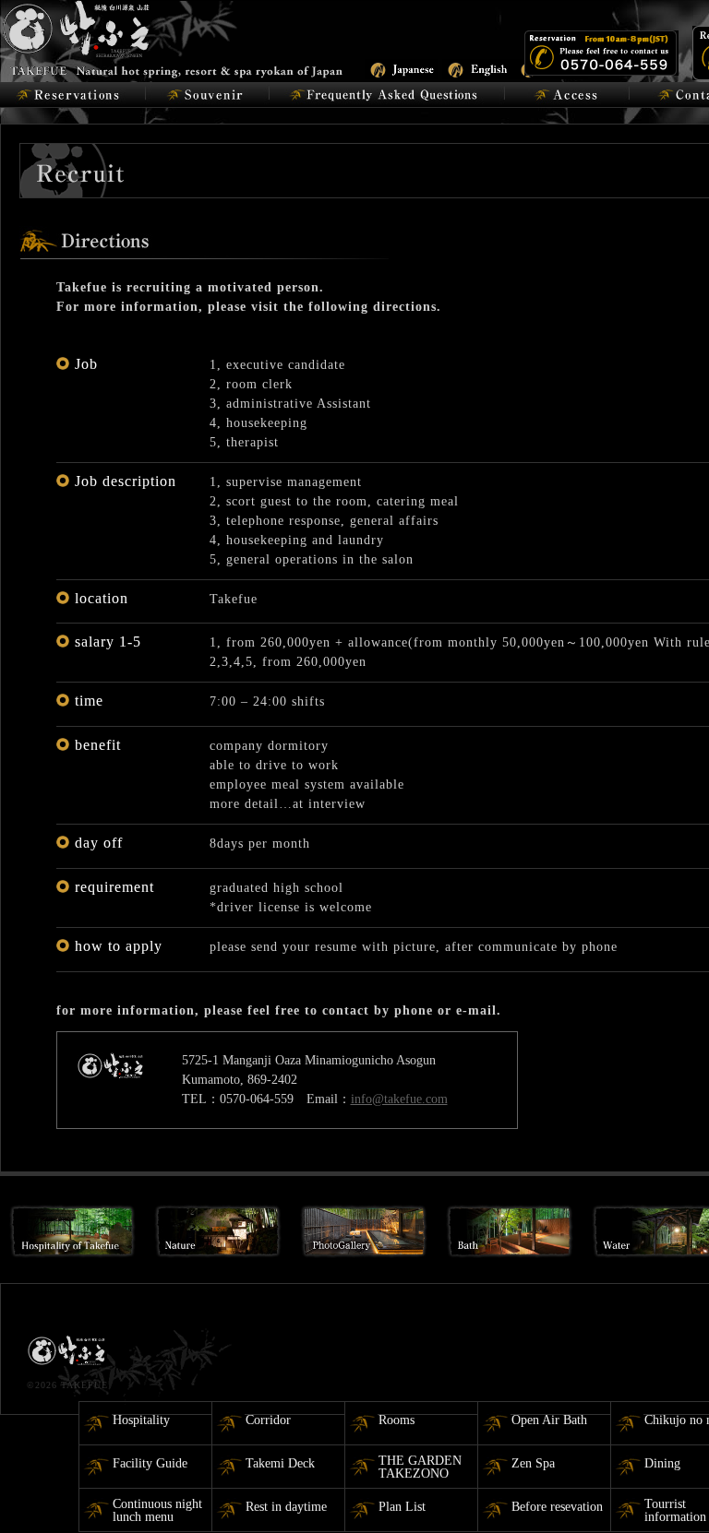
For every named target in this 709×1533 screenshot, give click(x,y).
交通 (567, 95)
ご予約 (72, 95)
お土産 (207, 95)
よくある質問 (387, 95)
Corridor (268, 1420)
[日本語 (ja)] (401, 68)
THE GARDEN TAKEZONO (420, 1467)
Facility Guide (150, 1463)
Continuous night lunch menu (157, 1510)
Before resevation (557, 1507)
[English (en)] (478, 68)
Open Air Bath (549, 1420)
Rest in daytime (286, 1507)
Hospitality (141, 1420)
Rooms (397, 1420)
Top (665, 1489)
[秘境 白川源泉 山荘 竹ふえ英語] (173, 37)
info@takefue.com (399, 1099)
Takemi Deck (280, 1463)
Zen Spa (533, 1463)
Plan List (402, 1507)
